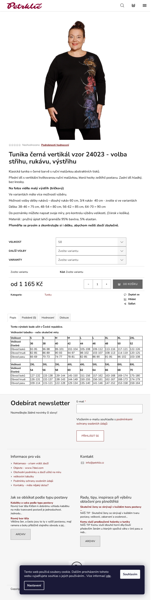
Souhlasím (130, 574)
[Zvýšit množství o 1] (106, 284)
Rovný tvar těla (20, 518)
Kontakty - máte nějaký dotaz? (31, 485)
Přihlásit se (90, 436)
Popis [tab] (13, 317)
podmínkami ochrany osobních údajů (104, 421)
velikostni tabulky (23, 476)
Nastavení (34, 585)
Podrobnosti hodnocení (55, 145)
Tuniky (48, 294)
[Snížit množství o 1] (88, 284)
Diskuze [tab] (64, 317)
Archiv (21, 534)
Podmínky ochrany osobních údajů (33, 481)
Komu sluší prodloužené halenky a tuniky (105, 521)
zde (108, 576)
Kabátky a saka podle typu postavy (32, 502)
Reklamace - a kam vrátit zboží (31, 463)
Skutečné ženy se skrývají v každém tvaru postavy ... (110, 508)
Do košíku (130, 284)
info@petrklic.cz (95, 462)
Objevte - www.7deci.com (28, 468)
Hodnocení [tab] (48, 317)
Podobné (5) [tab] (29, 317)
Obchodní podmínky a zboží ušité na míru (37, 472)
